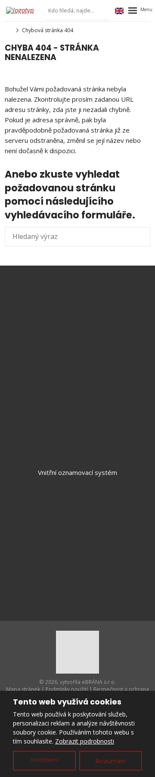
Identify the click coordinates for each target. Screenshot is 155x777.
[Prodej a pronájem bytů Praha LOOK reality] (7, 30)
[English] (119, 10)
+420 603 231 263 (85, 319)
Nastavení (45, 759)
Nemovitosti (77, 509)
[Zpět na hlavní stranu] (23, 10)
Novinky (77, 537)
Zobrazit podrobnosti (84, 741)
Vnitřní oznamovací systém (77, 472)
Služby (77, 523)
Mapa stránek (23, 689)
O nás (77, 551)
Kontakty (77, 566)
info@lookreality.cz (89, 309)
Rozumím (111, 760)
